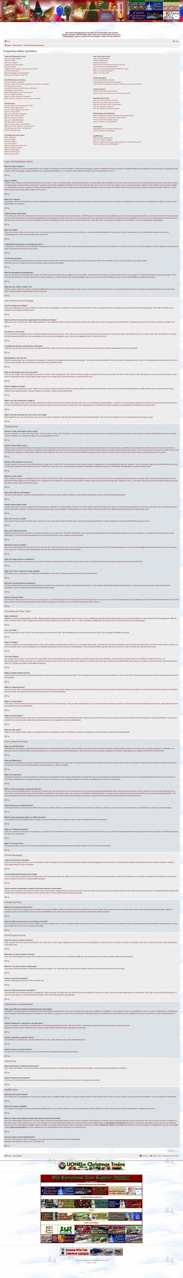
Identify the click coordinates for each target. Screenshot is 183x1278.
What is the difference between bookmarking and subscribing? (113, 115)
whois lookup (154, 1121)
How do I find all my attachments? (104, 131)
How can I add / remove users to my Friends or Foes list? (112, 93)
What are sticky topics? (12, 149)
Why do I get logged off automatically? (17, 73)
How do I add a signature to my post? (17, 109)
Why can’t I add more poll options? (16, 114)
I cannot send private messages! (104, 80)
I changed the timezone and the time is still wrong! (21, 88)
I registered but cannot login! (14, 64)
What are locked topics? (12, 151)
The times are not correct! (13, 86)
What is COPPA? (10, 60)
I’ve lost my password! (12, 71)
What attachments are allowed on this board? (107, 129)
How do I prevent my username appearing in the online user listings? (27, 84)
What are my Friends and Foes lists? (105, 91)
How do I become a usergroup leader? (105, 66)
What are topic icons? (12, 154)
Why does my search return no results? (106, 102)
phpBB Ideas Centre (102, 1109)
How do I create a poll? (12, 111)
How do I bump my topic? (13, 130)
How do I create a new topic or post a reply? (19, 105)
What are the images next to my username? (19, 92)
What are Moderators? (100, 60)
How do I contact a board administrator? (106, 144)
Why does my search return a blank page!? (107, 104)
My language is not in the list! (14, 90)
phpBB (52, 362)
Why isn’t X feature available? (102, 140)
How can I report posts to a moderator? (17, 124)
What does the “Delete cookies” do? (16, 75)
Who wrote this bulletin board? (103, 138)
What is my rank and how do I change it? (18, 96)
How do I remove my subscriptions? (105, 121)
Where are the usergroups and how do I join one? (109, 64)
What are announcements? (13, 147)
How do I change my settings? (14, 82)
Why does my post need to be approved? (18, 128)
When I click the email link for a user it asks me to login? (23, 98)
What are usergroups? (100, 62)
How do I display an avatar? (14, 94)
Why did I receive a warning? (14, 122)
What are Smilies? (10, 141)
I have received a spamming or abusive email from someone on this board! (117, 84)
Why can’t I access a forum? (14, 118)
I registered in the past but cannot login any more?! (21, 69)
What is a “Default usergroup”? (103, 71)
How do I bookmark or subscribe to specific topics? (110, 117)
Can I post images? (11, 143)
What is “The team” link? (101, 73)
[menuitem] (7, 41)
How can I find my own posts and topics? (106, 108)
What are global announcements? (15, 145)
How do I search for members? (103, 106)
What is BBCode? (10, 137)
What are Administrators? (101, 58)
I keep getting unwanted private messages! (107, 82)
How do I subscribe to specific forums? (106, 119)
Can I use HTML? (10, 139)
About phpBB (159, 1097)
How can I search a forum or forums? (105, 100)
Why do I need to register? (13, 58)
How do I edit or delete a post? (14, 107)
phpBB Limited (65, 1097)
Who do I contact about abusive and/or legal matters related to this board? (117, 142)
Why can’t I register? (11, 62)
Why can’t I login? (10, 66)
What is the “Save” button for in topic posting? (19, 126)
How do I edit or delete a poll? (14, 116)
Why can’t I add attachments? (14, 120)
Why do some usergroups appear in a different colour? (111, 69)
